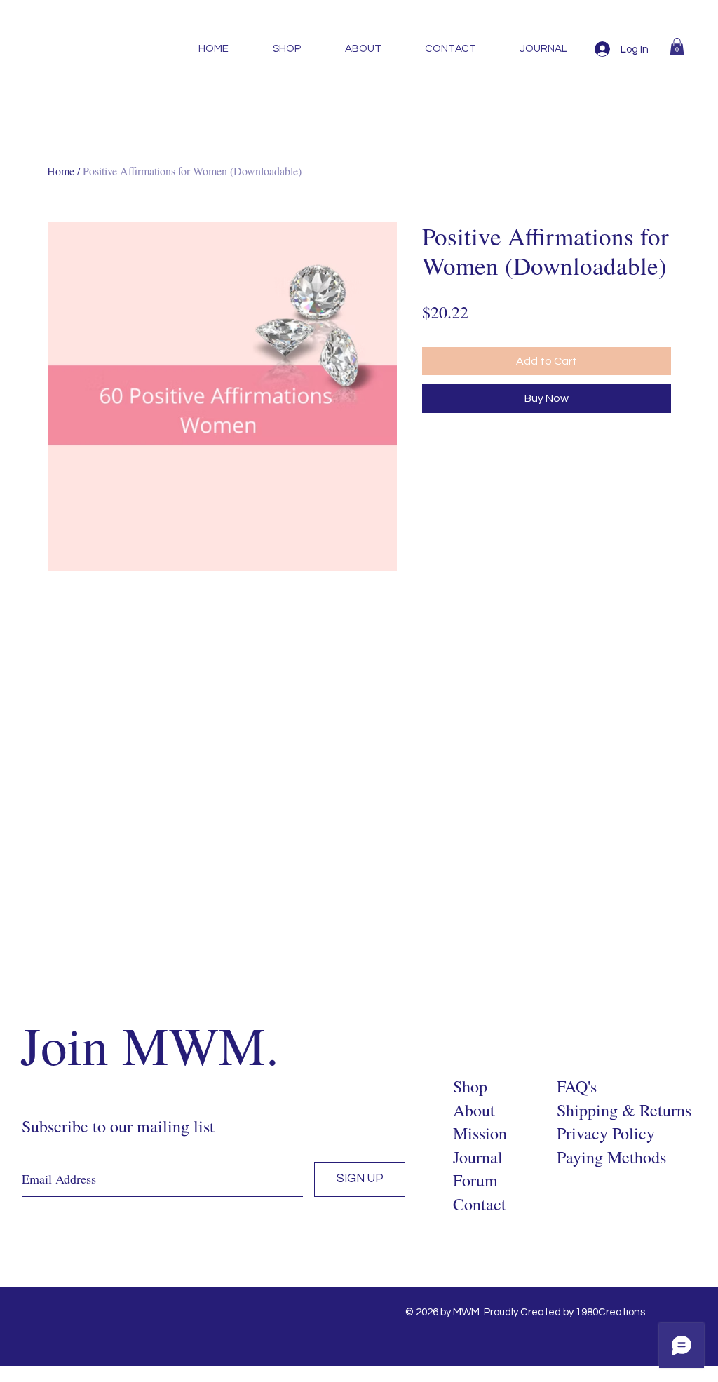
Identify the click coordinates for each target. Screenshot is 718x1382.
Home (60, 170)
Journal (478, 1157)
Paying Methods (611, 1157)
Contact (479, 1204)
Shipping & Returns (624, 1110)
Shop (470, 1086)
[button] (677, 46)
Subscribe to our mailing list (118, 1126)
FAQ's (577, 1086)
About (474, 1110)
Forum (475, 1180)
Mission (480, 1133)
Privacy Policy (606, 1133)
